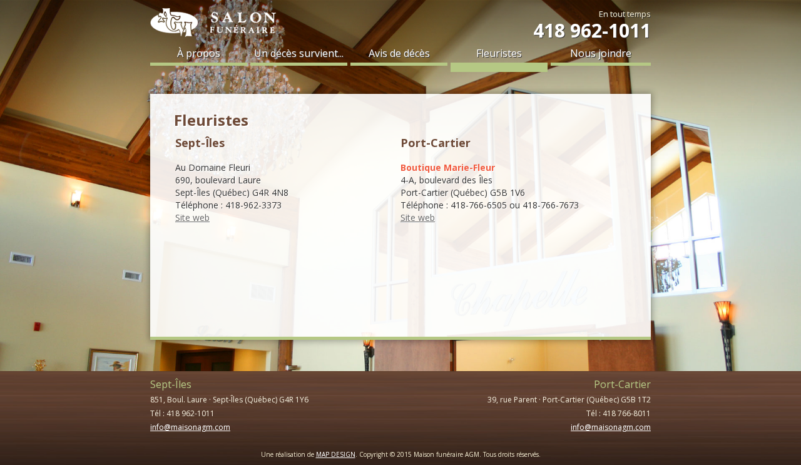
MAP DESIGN (335, 454)
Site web (192, 217)
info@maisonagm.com (190, 427)
